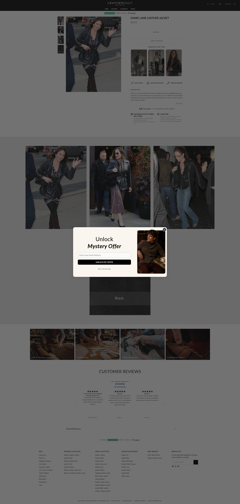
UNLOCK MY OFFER (104, 262)
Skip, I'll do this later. (104, 269)
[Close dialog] (164, 229)
